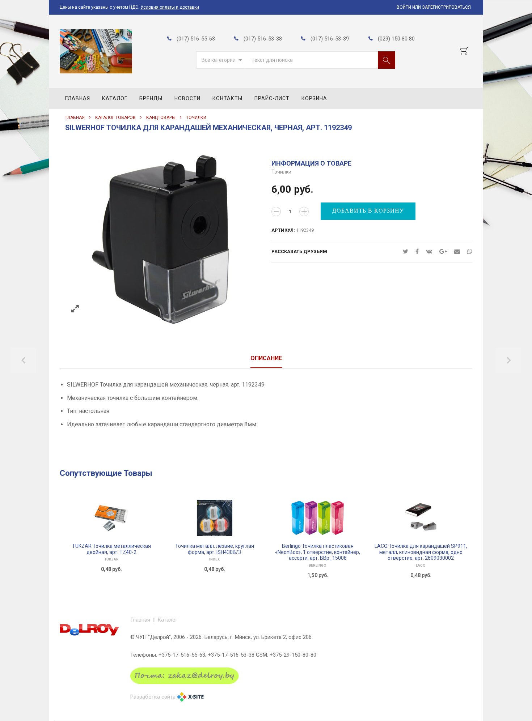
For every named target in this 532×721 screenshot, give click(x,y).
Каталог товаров (115, 117)
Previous (23, 360)
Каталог (114, 98)
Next (508, 360)
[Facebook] (417, 251)
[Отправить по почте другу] (457, 251)
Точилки (196, 117)
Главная (77, 98)
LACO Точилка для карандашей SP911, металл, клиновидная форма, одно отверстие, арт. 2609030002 (421, 552)
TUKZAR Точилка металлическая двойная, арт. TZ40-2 (111, 549)
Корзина (314, 98)
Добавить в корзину (368, 211)
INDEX (214, 559)
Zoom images (75, 309)
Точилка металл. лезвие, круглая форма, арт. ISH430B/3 (214, 549)
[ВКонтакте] (429, 251)
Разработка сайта (153, 697)
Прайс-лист (272, 98)
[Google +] (443, 251)
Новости (187, 98)
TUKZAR (111, 559)
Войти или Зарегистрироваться (434, 7)
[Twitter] (405, 251)
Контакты (227, 98)
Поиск (386, 60)
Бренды (150, 98)
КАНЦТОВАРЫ (161, 117)
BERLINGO (317, 565)
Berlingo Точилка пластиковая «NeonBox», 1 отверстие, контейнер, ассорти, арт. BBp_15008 (317, 552)
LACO (421, 565)
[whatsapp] (468, 251)
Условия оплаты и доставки (169, 7)
